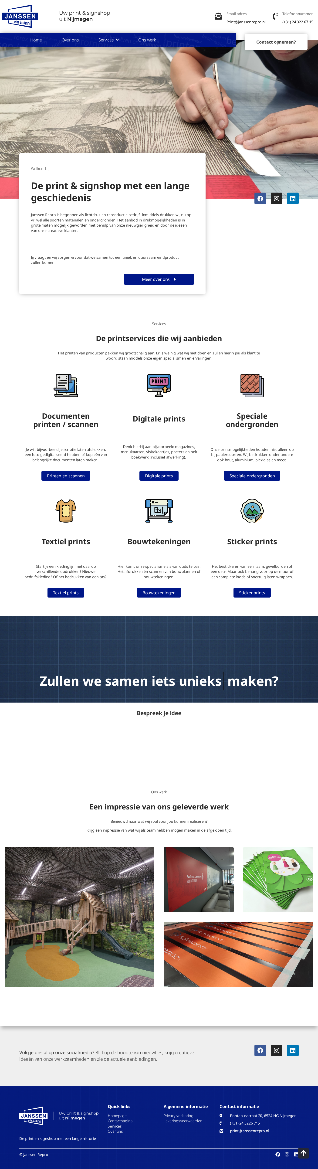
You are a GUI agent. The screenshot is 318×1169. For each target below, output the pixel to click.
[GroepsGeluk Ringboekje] (278, 879)
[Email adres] (218, 16)
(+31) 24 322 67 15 (297, 21)
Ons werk (147, 40)
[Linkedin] (293, 198)
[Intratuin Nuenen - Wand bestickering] (79, 917)
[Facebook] (260, 198)
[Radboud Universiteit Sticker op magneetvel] (199, 879)
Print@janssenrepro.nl (246, 21)
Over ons (70, 40)
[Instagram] (276, 198)
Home (36, 40)
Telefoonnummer (297, 13)
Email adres (237, 13)
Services (106, 40)
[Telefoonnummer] (275, 16)
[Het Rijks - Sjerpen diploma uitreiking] (238, 954)
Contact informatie (239, 1106)
